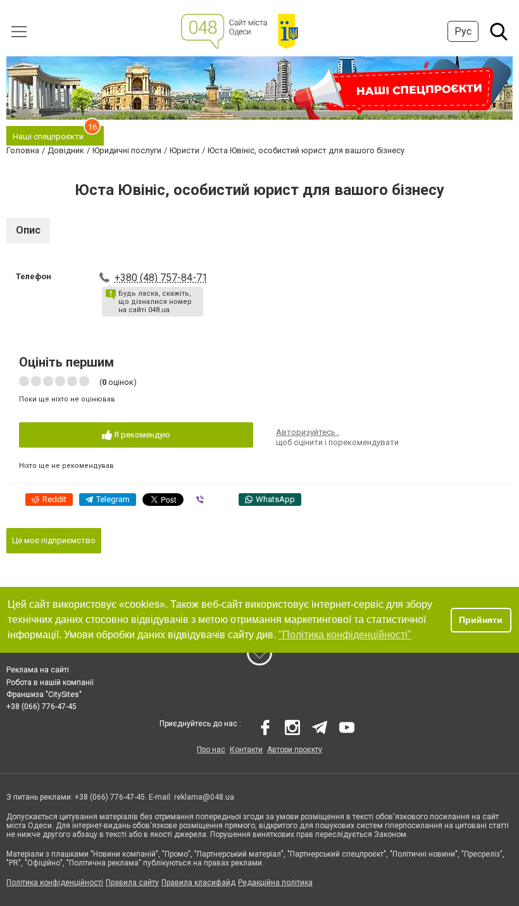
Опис (28, 230)
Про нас (211, 749)
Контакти (246, 749)
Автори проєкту (294, 749)
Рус (463, 31)
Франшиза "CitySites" (44, 694)
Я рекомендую (141, 434)
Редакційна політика (275, 882)
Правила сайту (132, 882)
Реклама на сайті (37, 669)
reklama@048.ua (204, 797)
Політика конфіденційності (54, 882)
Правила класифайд (198, 882)
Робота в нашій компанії (50, 682)
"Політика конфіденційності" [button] (344, 634)
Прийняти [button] (481, 620)
